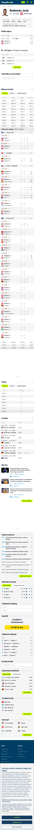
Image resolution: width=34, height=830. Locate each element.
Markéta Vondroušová (6, 756)
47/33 (12, 109)
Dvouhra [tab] (5, 93)
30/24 (12, 117)
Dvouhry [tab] (5, 386)
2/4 (31, 114)
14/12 (21, 100)
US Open (16, 38)
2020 (3, 117)
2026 (3, 100)
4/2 (31, 345)
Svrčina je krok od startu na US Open (16, 562)
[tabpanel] (17, 222)
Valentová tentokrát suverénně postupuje (17, 569)
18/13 (30, 103)
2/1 (22, 345)
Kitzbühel (9, 153)
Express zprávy (21, 756)
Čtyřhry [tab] (12, 386)
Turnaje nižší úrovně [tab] (18, 585)
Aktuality (21, 474)
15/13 (21, 109)
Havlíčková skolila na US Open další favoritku (16, 555)
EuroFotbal (8, 730)
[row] (17, 41)
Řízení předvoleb (17, 827)
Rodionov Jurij (10, 6)
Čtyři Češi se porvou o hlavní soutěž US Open (17, 543)
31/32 (12, 106)
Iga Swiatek (4, 759)
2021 (3, 114)
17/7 (22, 123)
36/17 (12, 123)
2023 (3, 109)
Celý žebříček (27, 692)
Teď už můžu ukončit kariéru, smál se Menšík (16, 538)
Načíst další (17, 67)
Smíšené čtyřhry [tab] (21, 93)
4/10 (22, 120)
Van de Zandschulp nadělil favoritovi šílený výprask (17, 565)
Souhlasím (17, 817)
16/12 (30, 120)
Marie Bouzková (5, 761)
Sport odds (24, 727)
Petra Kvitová (4, 754)
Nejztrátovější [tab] (16, 674)
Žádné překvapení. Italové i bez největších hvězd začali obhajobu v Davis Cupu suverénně (20, 470)
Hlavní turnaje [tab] (6, 585)
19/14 (13, 342)
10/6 (22, 342)
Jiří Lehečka (4, 751)
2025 (3, 103)
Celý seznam (27, 714)
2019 (3, 120)
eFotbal (23, 730)
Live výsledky (9, 723)
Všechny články (27, 501)
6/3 (13, 345)
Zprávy (23, 723)
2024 (3, 106)
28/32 (12, 120)
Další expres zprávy (25, 576)
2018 (3, 123)
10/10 (30, 106)
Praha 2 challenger (12, 166)
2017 (3, 126)
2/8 (22, 114)
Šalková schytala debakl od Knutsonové (17, 572)
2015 (3, 345)
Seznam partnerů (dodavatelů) (11, 813)
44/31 (12, 103)
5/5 (31, 112)
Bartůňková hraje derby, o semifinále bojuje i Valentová (16, 547)
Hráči (3, 6)
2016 (3, 342)
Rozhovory (20, 754)
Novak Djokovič (5, 749)
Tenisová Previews (22, 751)
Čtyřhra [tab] (12, 93)
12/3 (30, 126)
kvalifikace (10, 57)
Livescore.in (8, 727)
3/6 (31, 109)
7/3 (31, 100)
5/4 (31, 117)
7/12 (22, 106)
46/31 (12, 112)
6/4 (31, 123)
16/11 (22, 103)
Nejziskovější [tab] (6, 674)
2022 (3, 112)
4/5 (31, 342)
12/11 (22, 117)
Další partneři (27, 735)
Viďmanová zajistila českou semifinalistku (18, 559)
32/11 (13, 126)
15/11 (22, 112)
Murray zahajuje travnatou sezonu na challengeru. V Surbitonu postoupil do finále (21, 490)
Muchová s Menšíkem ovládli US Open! (17, 551)
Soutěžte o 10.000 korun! (17, 621)
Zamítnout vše (17, 822)
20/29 (12, 114)
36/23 (12, 100)
